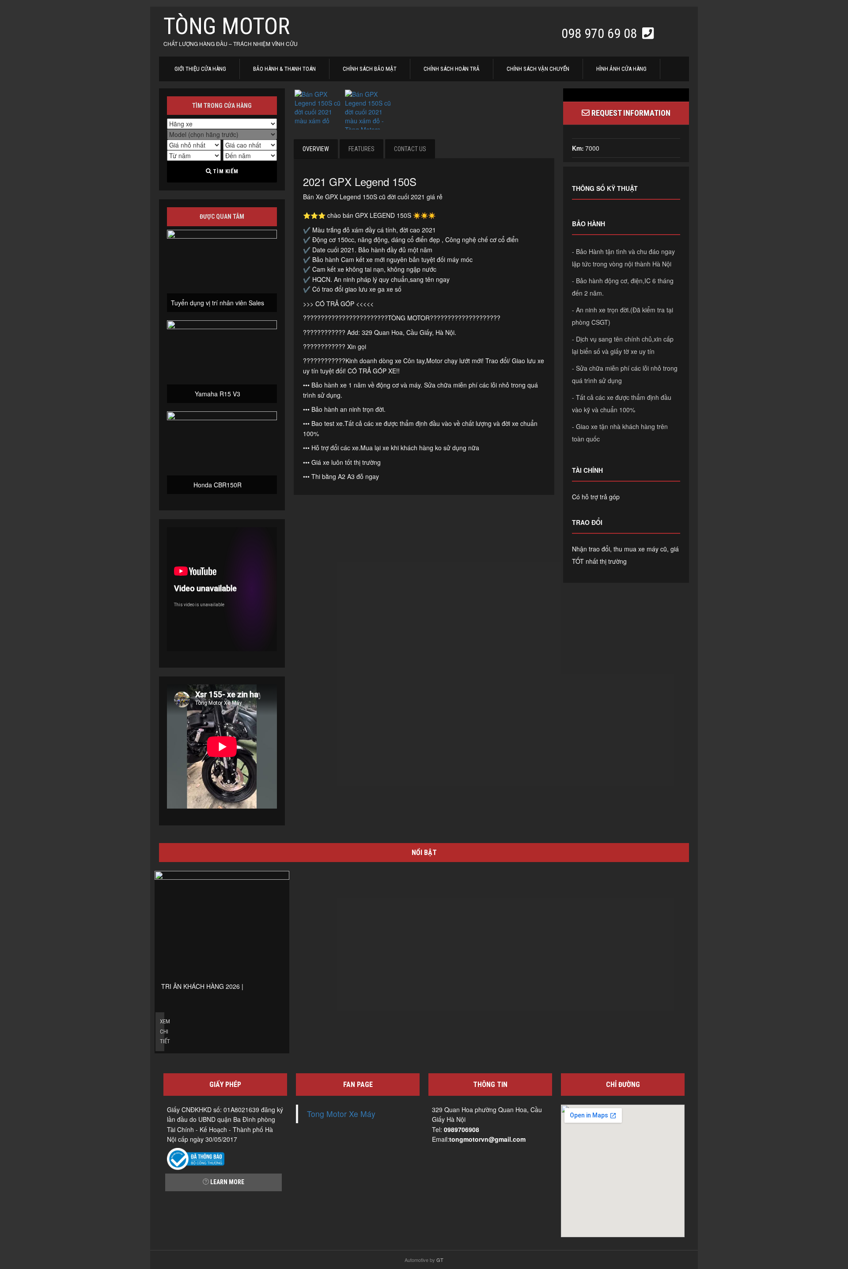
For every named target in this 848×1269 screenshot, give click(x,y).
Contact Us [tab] (410, 148)
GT (439, 1259)
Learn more (226, 1181)
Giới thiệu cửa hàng (200, 68)
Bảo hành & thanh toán (284, 68)
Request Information (630, 113)
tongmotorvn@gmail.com (487, 1139)
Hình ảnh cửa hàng (621, 68)
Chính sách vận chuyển (538, 68)
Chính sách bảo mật (370, 68)
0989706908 (461, 1129)
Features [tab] (361, 148)
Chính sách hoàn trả (452, 68)
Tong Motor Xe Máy (341, 1113)
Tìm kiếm (225, 171)
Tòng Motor (226, 26)
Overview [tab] (316, 148)
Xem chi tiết (162, 1031)
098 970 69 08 (600, 33)
